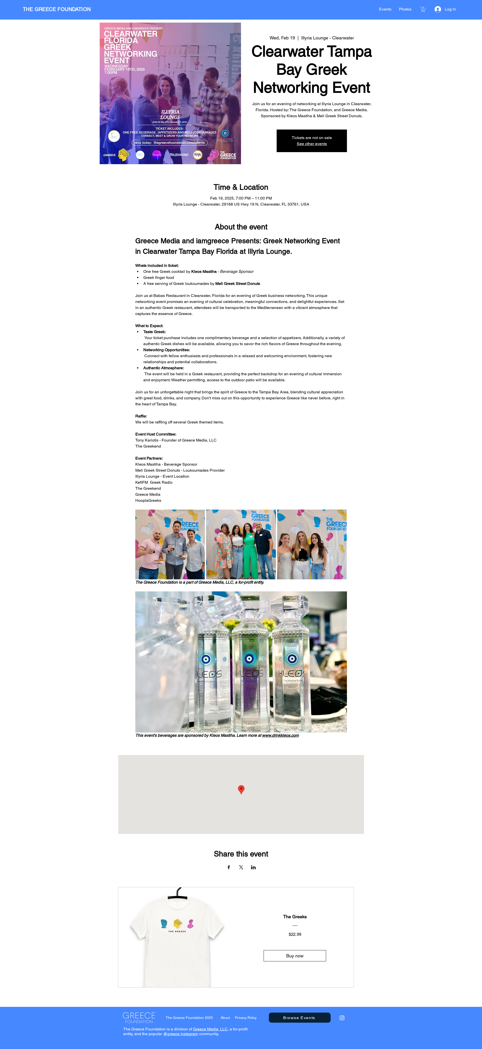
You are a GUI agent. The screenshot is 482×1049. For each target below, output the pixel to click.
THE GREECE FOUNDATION (57, 9)
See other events (312, 143)
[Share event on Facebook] (228, 867)
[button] (423, 9)
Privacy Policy (246, 1018)
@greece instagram (180, 1033)
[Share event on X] (241, 867)
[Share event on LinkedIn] (253, 867)
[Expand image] (170, 544)
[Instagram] (342, 1018)
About (225, 1018)
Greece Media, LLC (210, 1029)
